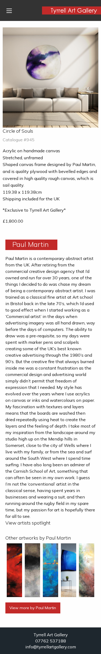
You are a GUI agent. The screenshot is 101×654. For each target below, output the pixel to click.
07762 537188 (50, 641)
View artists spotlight (27, 523)
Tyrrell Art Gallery (50, 634)
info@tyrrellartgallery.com (50, 646)
